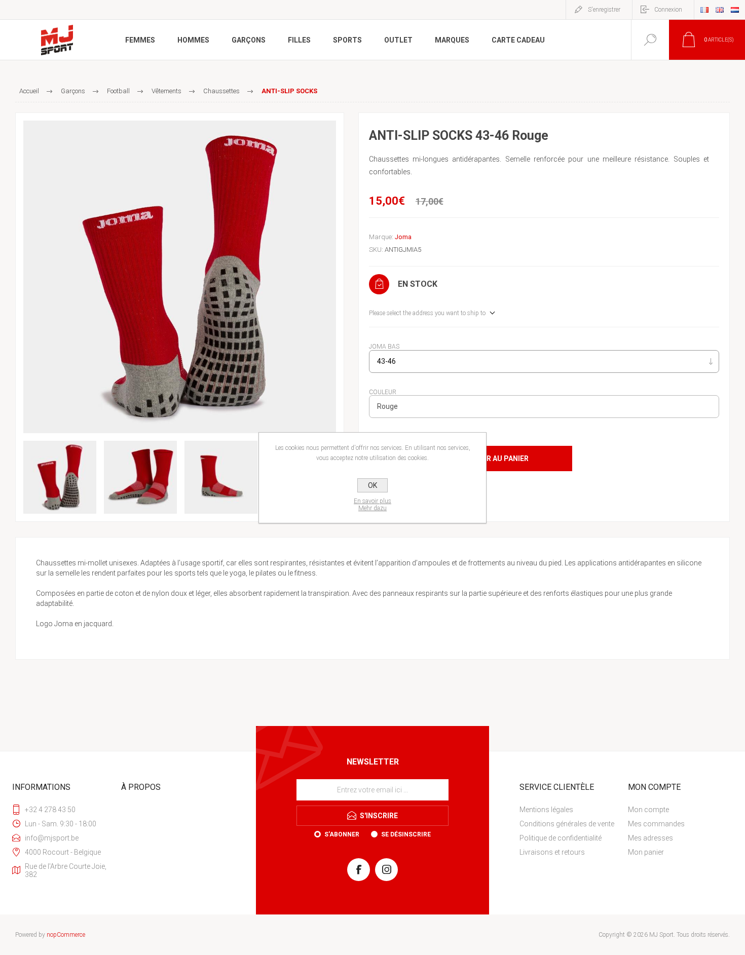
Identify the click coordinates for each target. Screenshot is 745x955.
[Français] (704, 9)
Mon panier (646, 852)
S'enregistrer (604, 9)
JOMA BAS (384, 346)
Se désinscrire (406, 834)
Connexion (668, 9)
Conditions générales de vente (566, 824)
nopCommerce (66, 934)
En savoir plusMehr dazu (372, 505)
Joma (403, 237)
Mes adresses (650, 838)
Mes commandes (656, 824)
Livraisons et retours (552, 852)
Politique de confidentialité (560, 838)
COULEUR (382, 391)
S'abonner (341, 834)
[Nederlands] (734, 9)
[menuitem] (572, 810)
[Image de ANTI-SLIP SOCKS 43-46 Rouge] (179, 277)
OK (372, 485)
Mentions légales (546, 810)
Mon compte (648, 810)
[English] (719, 9)
